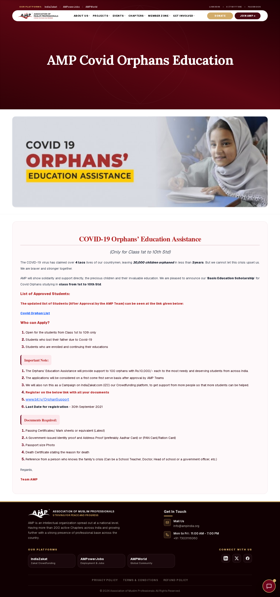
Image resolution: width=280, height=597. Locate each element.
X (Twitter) (234, 6)
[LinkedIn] (225, 558)
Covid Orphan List (35, 313)
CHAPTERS (137, 15)
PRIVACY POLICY (105, 580)
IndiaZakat (51, 6)
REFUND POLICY (175, 580)
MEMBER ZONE (159, 15)
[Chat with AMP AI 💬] (269, 586)
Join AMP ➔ (247, 15)
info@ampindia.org (186, 526)
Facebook (254, 6)
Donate (220, 15)
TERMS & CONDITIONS (140, 580)
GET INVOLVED (184, 15)
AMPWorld (91, 6)
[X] (236, 558)
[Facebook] (247, 558)
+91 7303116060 (185, 538)
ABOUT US (82, 15)
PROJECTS (101, 15)
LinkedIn (214, 6)
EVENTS (119, 15)
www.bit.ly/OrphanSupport (47, 399)
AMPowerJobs (71, 6)
